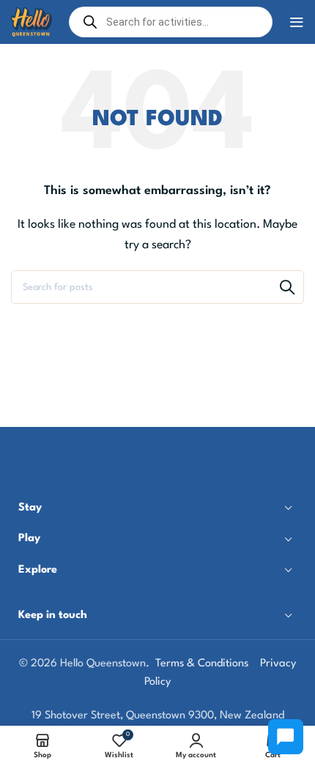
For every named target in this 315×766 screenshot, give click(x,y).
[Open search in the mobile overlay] (171, 22)
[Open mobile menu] (296, 22)
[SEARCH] (287, 287)
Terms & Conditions (201, 663)
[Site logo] (31, 21)
